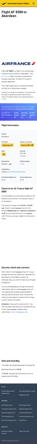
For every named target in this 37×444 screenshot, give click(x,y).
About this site (24, 431)
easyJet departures (8, 412)
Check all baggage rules (19, 312)
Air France (6, 76)
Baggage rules (24, 395)
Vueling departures (25, 412)
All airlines (22, 420)
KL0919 (4, 99)
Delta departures (25, 405)
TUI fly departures (8, 416)
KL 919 (22, 164)
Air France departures (9, 420)
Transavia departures (9, 409)
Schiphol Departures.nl (12, 440)
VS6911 (18, 172)
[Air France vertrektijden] (18, 64)
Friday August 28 (16, 115)
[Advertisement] (18, 39)
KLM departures (7, 405)
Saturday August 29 (24, 115)
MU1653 (13, 172)
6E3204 (23, 172)
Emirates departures (26, 416)
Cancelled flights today (27, 391)
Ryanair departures (25, 409)
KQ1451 (9, 172)
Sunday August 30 (32, 115)
